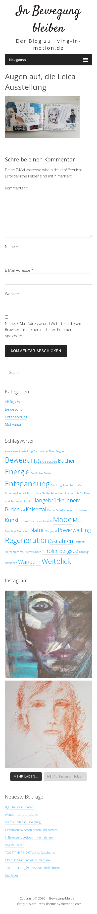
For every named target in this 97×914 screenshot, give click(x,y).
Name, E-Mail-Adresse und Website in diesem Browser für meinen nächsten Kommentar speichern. (43, 329)
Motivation (13, 424)
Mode (62, 519)
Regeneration (27, 540)
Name (11, 246)
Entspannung (16, 416)
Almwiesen (11, 451)
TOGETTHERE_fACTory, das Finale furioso (32, 868)
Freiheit (21, 493)
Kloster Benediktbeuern (60, 510)
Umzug (84, 552)
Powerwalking (74, 530)
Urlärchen (11, 563)
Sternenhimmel (14, 552)
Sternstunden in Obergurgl (23, 822)
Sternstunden (33, 552)
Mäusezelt (23, 531)
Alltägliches (14, 401)
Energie (17, 472)
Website (12, 293)
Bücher (66, 460)
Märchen (10, 531)
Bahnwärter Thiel (44, 451)
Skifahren (61, 540)
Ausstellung (26, 451)
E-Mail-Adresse (19, 270)
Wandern (29, 561)
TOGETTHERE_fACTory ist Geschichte (30, 853)
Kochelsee (81, 510)
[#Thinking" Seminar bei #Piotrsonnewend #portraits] (48, 724)
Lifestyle (21, 904)
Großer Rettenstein (53, 493)
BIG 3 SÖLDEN (48, 461)
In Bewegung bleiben (48, 19)
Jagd (22, 510)
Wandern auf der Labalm (21, 815)
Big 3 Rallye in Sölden (19, 807)
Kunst (12, 520)
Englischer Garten (41, 473)
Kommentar (16, 187)
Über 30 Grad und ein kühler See (27, 860)
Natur (37, 530)
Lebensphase (27, 521)
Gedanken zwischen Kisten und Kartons (31, 830)
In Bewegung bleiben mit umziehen (29, 837)
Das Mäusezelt (14, 845)
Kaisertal (36, 509)
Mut (77, 520)
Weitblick (56, 561)
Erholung (56, 485)
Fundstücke (34, 493)
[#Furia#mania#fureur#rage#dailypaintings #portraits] (48, 634)
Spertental (80, 542)
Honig (27, 501)
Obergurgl (51, 531)
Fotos (66, 485)
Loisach (47, 521)
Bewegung (13, 409)
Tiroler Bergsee (60, 550)
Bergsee (59, 451)
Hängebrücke (48, 500)
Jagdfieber (11, 875)
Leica (39, 521)
